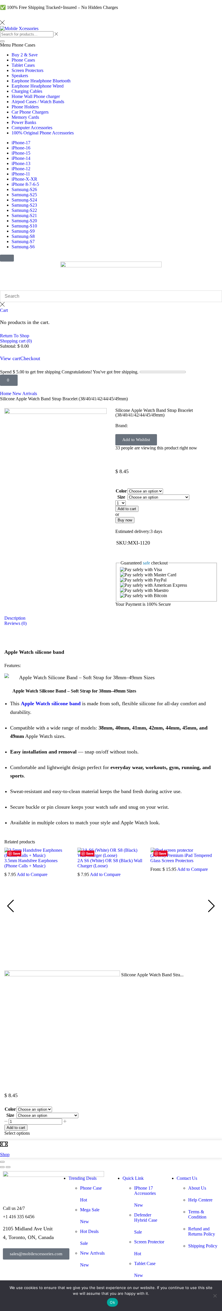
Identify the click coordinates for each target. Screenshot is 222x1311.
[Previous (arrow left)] (2, 1167)
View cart (10, 358)
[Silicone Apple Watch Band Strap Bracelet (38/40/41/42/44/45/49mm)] (62, 974)
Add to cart (16, 1127)
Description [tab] (14, 618)
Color (121, 490)
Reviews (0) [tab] (15, 623)
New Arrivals (24, 393)
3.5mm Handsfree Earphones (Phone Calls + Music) (31, 863)
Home (5, 393)
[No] (215, 1296)
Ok (112, 1302)
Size (121, 497)
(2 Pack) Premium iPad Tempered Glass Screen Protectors (181, 858)
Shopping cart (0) (16, 340)
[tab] (111, 618)
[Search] (2, 41)
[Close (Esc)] (2, 1162)
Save (16, 853)
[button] (7, 258)
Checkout (30, 358)
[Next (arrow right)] (8, 1167)
